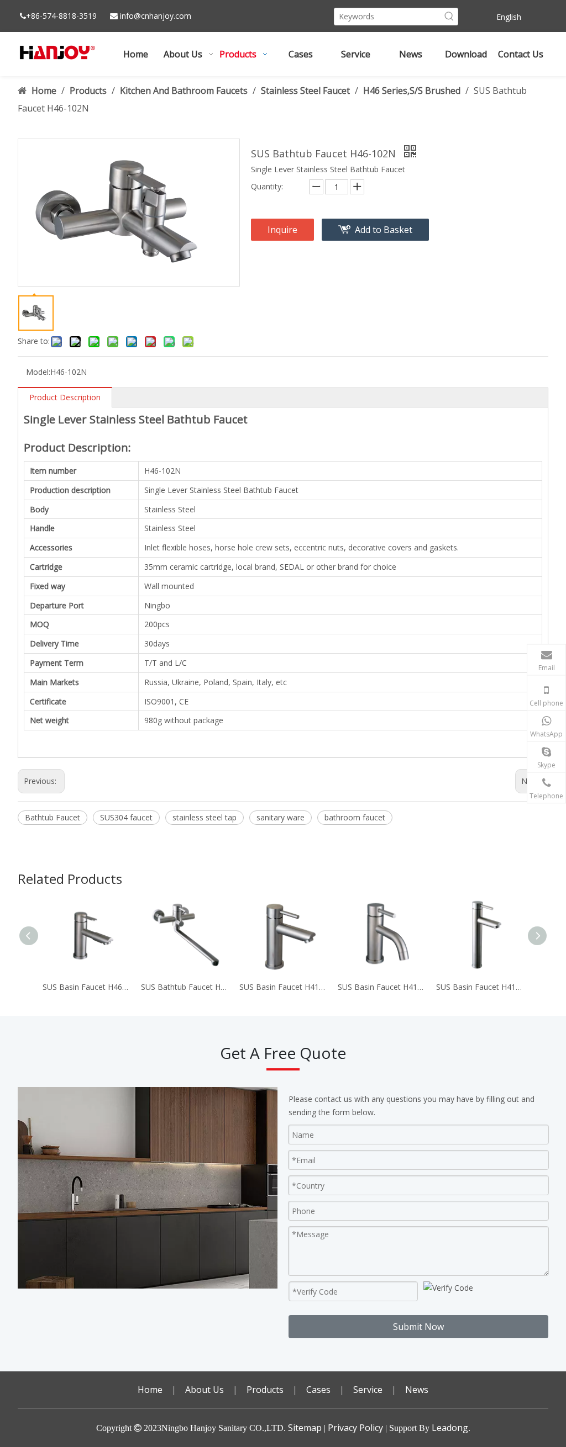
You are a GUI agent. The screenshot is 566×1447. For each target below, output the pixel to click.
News (416, 1390)
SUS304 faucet (126, 817)
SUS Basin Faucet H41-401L (381, 987)
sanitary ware (280, 817)
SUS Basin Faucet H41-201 (479, 987)
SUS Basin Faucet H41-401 (283, 987)
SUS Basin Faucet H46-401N (86, 987)
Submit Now (418, 1327)
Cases (318, 1390)
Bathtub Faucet (52, 817)
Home (150, 1390)
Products (265, 1390)
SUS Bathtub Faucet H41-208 (184, 987)
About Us (204, 1390)
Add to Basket (383, 230)
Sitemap (305, 1428)
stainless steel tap (204, 817)
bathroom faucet (354, 817)
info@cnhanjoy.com (155, 15)
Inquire (282, 230)
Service (367, 1390)
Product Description (65, 397)
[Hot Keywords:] (449, 16)
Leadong (450, 1428)
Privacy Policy (355, 1428)
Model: (38, 372)
